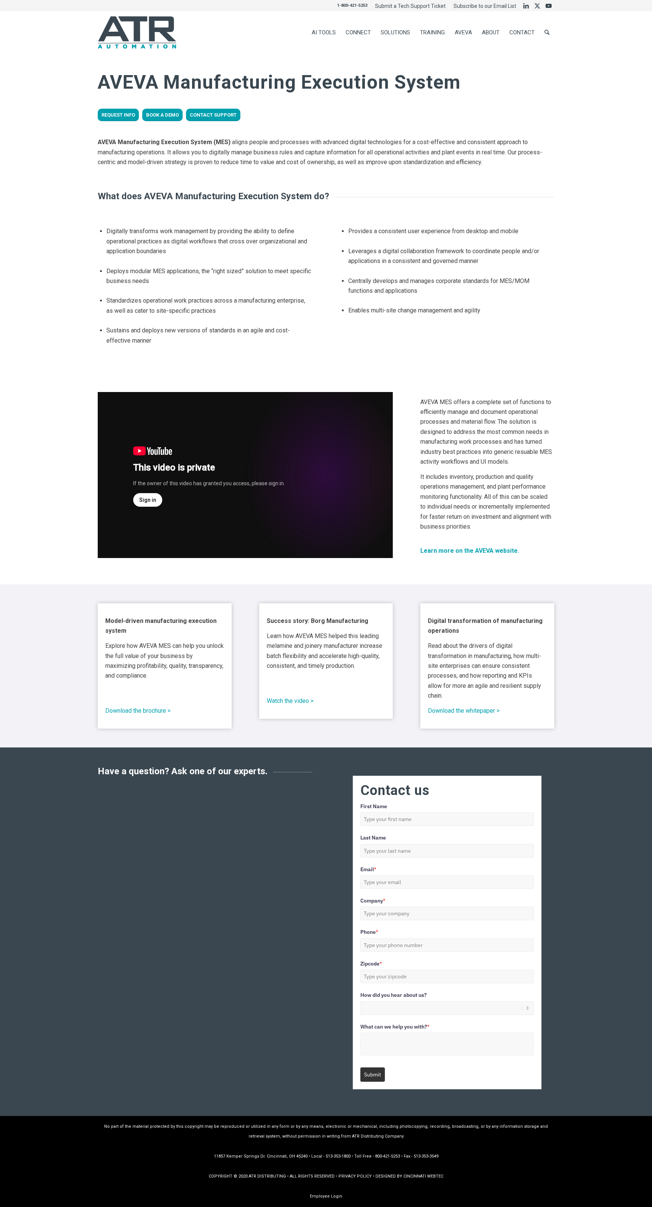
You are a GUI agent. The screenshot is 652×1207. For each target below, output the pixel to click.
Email (368, 869)
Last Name (373, 837)
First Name (373, 806)
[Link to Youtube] (548, 5)
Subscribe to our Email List (485, 6)
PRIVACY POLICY (355, 1176)
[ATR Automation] (137, 32)
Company (372, 900)
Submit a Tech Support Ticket (410, 6)
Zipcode (371, 963)
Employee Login (326, 1196)
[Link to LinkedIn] (525, 5)
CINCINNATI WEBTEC (423, 1176)
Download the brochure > (138, 710)
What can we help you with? (394, 1026)
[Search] (547, 32)
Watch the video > (290, 700)
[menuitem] (410, 6)
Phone (369, 932)
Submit (372, 1074)
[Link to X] (537, 5)
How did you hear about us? (393, 995)
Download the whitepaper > (464, 710)
